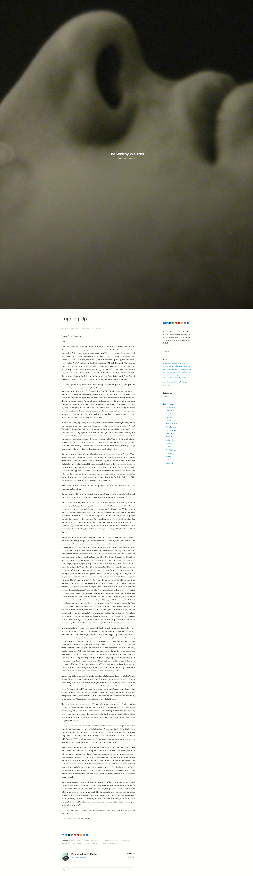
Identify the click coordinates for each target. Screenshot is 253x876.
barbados (183, 363)
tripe (104, 843)
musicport (118, 841)
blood (173, 366)
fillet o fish (94, 841)
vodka (183, 381)
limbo (179, 372)
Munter (130, 870)
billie (71, 841)
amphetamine (167, 363)
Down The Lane (171, 427)
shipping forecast (83, 843)
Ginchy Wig (169, 463)
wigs (169, 385)
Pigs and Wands (171, 430)
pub (170, 377)
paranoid (187, 375)
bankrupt (179, 363)
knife (174, 372)
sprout (98, 843)
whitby (165, 385)
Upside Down (170, 433)
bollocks (178, 366)
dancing (183, 366)
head (186, 369)
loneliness (185, 372)
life (176, 372)
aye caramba (174, 363)
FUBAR (168, 456)
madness (165, 375)
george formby (177, 369)
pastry (164, 377)
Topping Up (169, 443)
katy (172, 372)
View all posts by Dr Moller (78, 857)
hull (164, 372)
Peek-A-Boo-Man (171, 424)
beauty (187, 363)
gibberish (183, 369)
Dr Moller (66, 328)
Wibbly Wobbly (171, 437)
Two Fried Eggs (171, 450)
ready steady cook (68, 843)
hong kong (189, 369)
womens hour (112, 843)
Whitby (75, 328)
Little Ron (169, 453)
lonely (189, 372)
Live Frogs (169, 417)
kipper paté (108, 841)
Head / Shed (169, 414)
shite (164, 382)
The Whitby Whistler (126, 154)
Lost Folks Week (171, 420)
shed (187, 377)
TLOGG (168, 460)
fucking (172, 369)
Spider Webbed (68, 870)
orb (181, 375)
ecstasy (164, 369)
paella (184, 375)
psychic (167, 377)
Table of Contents (168, 404)
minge (171, 375)
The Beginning (170, 407)
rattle (173, 377)
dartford (86, 841)
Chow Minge (170, 410)
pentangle (126, 841)
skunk (93, 843)
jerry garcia (168, 372)
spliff (172, 382)
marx (168, 375)
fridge (101, 841)
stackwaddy (177, 382)
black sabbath (167, 366)
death (188, 366)
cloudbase (77, 841)
